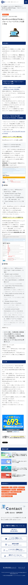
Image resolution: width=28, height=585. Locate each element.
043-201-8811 (14, 530)
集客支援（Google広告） (7, 496)
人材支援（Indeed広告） (16, 491)
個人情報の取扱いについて (9, 567)
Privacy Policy (22, 572)
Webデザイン (5, 14)
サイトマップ (21, 567)
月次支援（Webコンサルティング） (9, 494)
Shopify (15, 487)
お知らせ (13, 489)
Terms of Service (13, 573)
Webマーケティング (6, 489)
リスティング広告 (5, 491)
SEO (11, 487)
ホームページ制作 (20, 489)
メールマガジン (5, 487)
